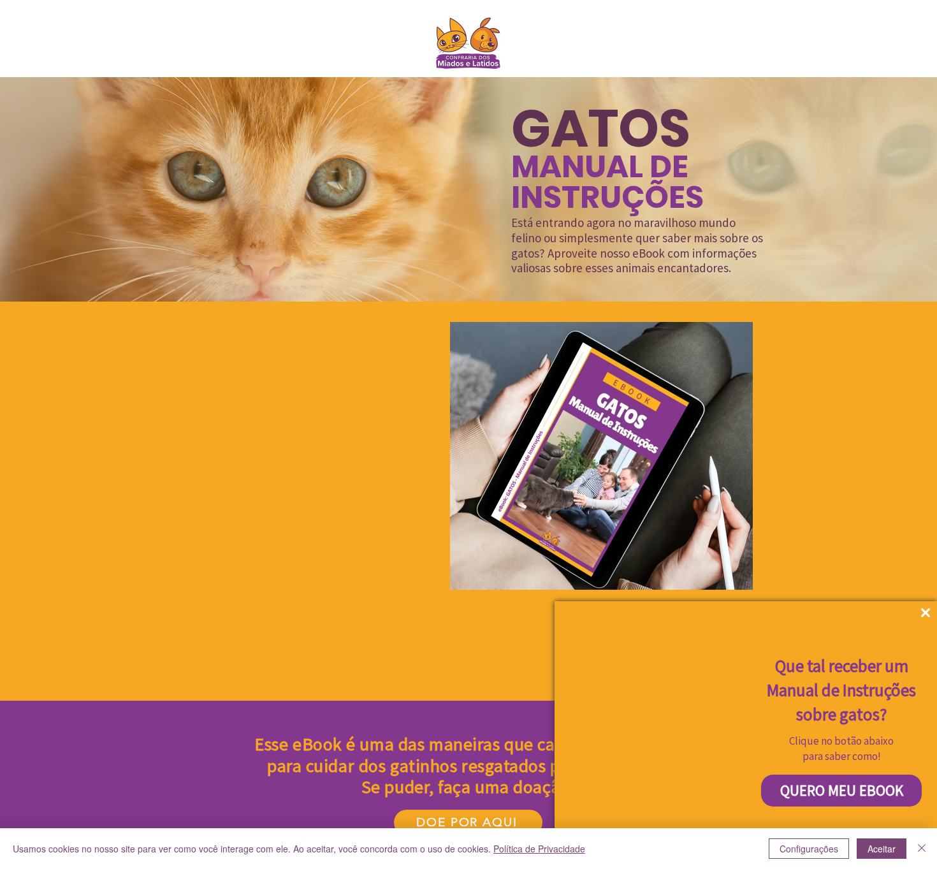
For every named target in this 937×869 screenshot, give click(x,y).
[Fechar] (921, 848)
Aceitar (882, 848)
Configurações (809, 848)
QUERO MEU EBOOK (841, 790)
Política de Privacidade (539, 848)
